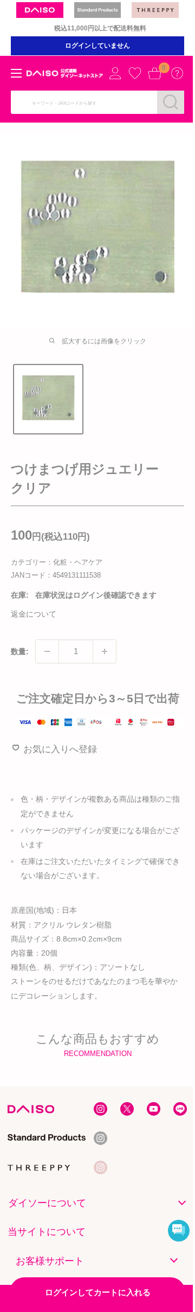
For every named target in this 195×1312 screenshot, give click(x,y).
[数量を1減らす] (47, 651)
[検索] (170, 102)
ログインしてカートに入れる (98, 1292)
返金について (33, 614)
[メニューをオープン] (16, 73)
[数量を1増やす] (104, 651)
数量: (20, 651)
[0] (154, 73)
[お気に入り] (135, 73)
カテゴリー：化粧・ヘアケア (56, 562)
